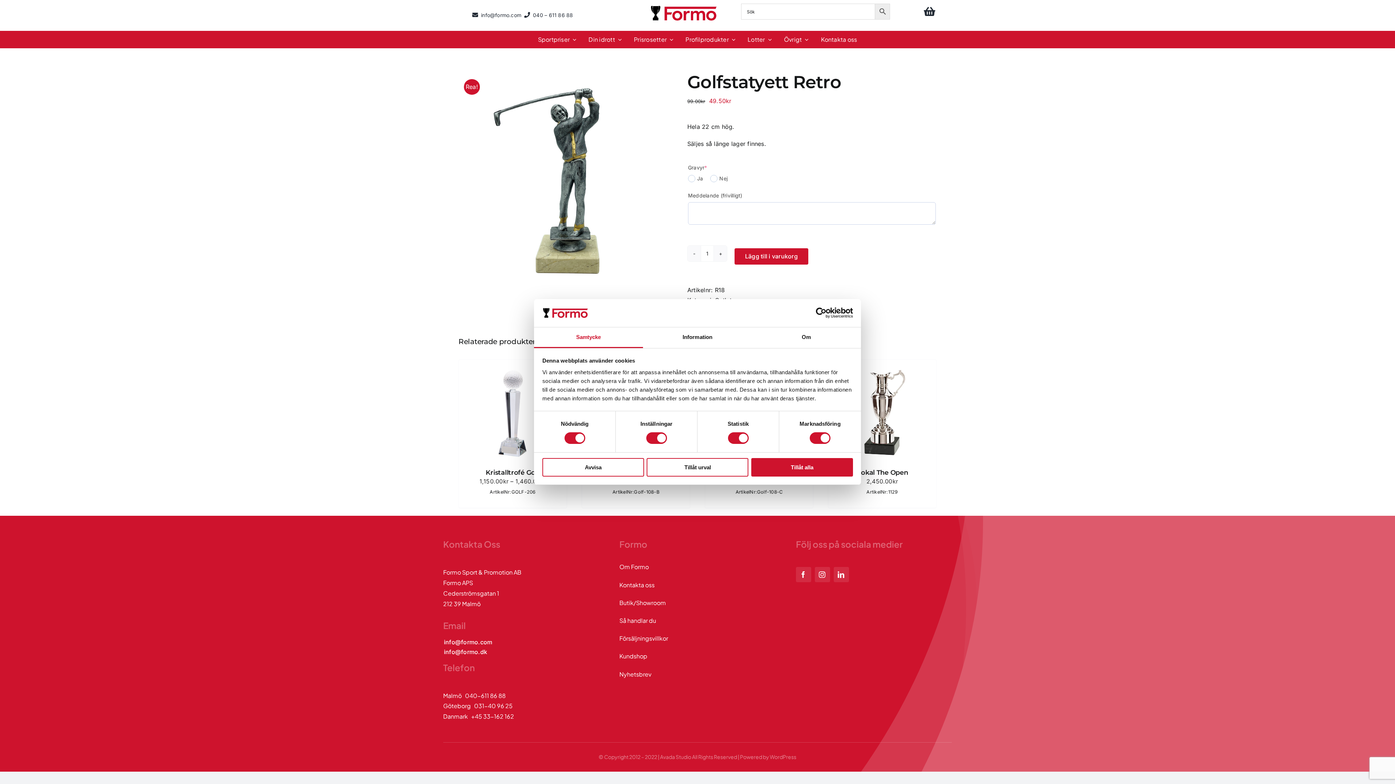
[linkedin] (841, 574)
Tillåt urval (697, 467)
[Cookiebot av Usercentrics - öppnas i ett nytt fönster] (821, 312)
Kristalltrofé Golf (512, 473)
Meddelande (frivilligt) (715, 195)
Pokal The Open (882, 473)
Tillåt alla (802, 467)
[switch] (656, 438)
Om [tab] (806, 337)
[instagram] (822, 574)
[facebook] (803, 574)
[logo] (684, 7)
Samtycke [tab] (588, 337)
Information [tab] (697, 337)
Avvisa (593, 467)
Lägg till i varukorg (771, 256)
